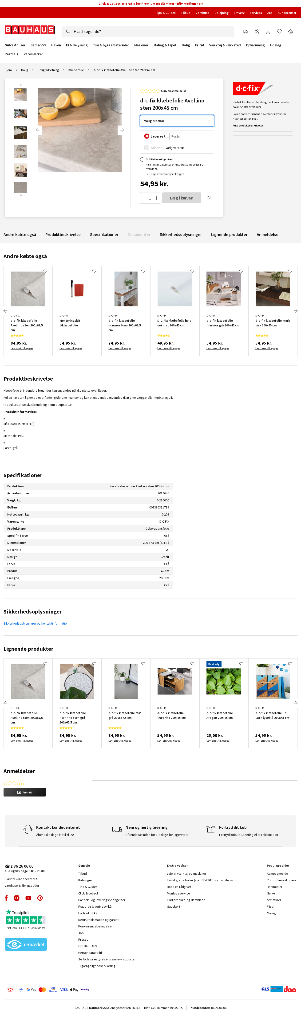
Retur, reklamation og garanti (98, 920)
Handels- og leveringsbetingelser (101, 900)
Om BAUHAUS (87, 946)
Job (270, 13)
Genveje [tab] (84, 865)
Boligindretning (48, 70)
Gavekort (173, 906)
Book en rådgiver (179, 887)
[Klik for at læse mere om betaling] (70, 989)
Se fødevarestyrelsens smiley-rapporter (107, 959)
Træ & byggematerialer (111, 45)
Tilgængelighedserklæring (96, 966)
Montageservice (178, 893)
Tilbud (185, 13)
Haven (56, 45)
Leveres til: (159, 136)
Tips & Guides (165, 13)
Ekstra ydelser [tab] (177, 865)
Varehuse (202, 13)
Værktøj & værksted (225, 45)
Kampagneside (277, 873)
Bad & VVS (38, 45)
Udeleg (275, 45)
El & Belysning (77, 45)
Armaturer (274, 900)
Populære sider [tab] (278, 865)
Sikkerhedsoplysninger (181, 234)
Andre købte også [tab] (25, 256)
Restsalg (12, 54)
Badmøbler (274, 887)
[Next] (122, 130)
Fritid (199, 45)
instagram (16, 898)
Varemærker (33, 54)
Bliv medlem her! (190, 3)
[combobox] (148, 31)
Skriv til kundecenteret (21, 879)
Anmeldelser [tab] (19, 771)
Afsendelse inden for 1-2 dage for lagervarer (157, 835)
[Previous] (37, 130)
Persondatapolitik (90, 953)
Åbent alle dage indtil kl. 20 (55, 835)
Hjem (8, 70)
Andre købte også (20, 234)
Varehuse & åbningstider (22, 885)
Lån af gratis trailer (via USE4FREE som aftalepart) (201, 880)
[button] (25, 792)
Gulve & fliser (15, 45)
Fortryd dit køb (88, 913)
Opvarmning (255, 45)
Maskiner (141, 45)
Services (256, 13)
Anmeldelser (268, 234)
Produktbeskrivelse (63, 234)
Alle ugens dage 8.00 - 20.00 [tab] (24, 868)
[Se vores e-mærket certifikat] (26, 945)
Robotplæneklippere (281, 880)
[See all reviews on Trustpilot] (26, 917)
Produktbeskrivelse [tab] (28, 378)
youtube (28, 898)
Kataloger (85, 880)
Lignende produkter (229, 234)
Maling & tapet (165, 45)
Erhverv (239, 13)
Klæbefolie (76, 70)
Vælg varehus (175, 148)
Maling (271, 913)
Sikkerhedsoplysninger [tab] (33, 611)
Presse (83, 939)
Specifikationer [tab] (23, 475)
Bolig (186, 45)
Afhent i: (158, 147)
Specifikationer (104, 234)
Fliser (271, 906)
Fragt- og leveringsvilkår (95, 906)
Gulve (271, 893)
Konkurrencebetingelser (95, 926)
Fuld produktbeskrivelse (248, 125)
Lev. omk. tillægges (22, 348)
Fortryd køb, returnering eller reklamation (248, 835)
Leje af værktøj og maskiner (186, 873)
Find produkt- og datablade (186, 900)
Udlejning (221, 13)
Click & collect (88, 893)
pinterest (40, 898)
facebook (6, 898)
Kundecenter (287, 13)
